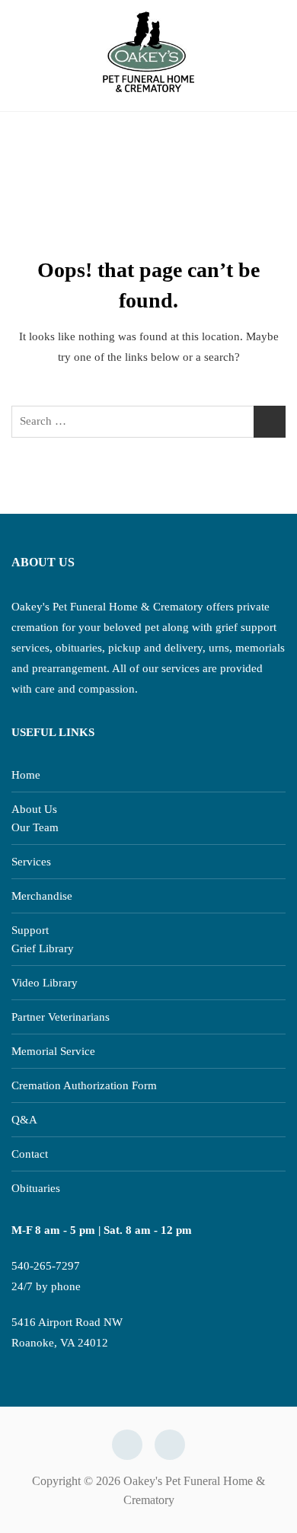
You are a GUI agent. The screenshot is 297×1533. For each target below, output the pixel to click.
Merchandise (41, 896)
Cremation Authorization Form (84, 1085)
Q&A (24, 1120)
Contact (29, 1154)
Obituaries (35, 1188)
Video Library (44, 983)
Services (31, 862)
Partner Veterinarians (60, 1017)
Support (30, 930)
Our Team (35, 827)
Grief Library (42, 948)
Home (25, 775)
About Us (34, 809)
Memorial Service (53, 1051)
